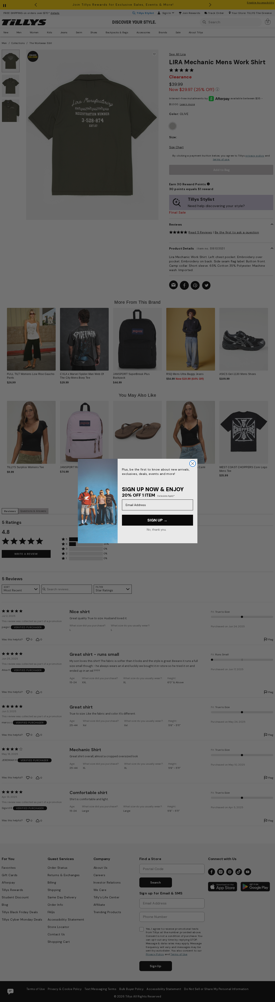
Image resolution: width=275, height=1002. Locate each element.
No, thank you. (156, 529)
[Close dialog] (193, 464)
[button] (270, 337)
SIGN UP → (157, 520)
